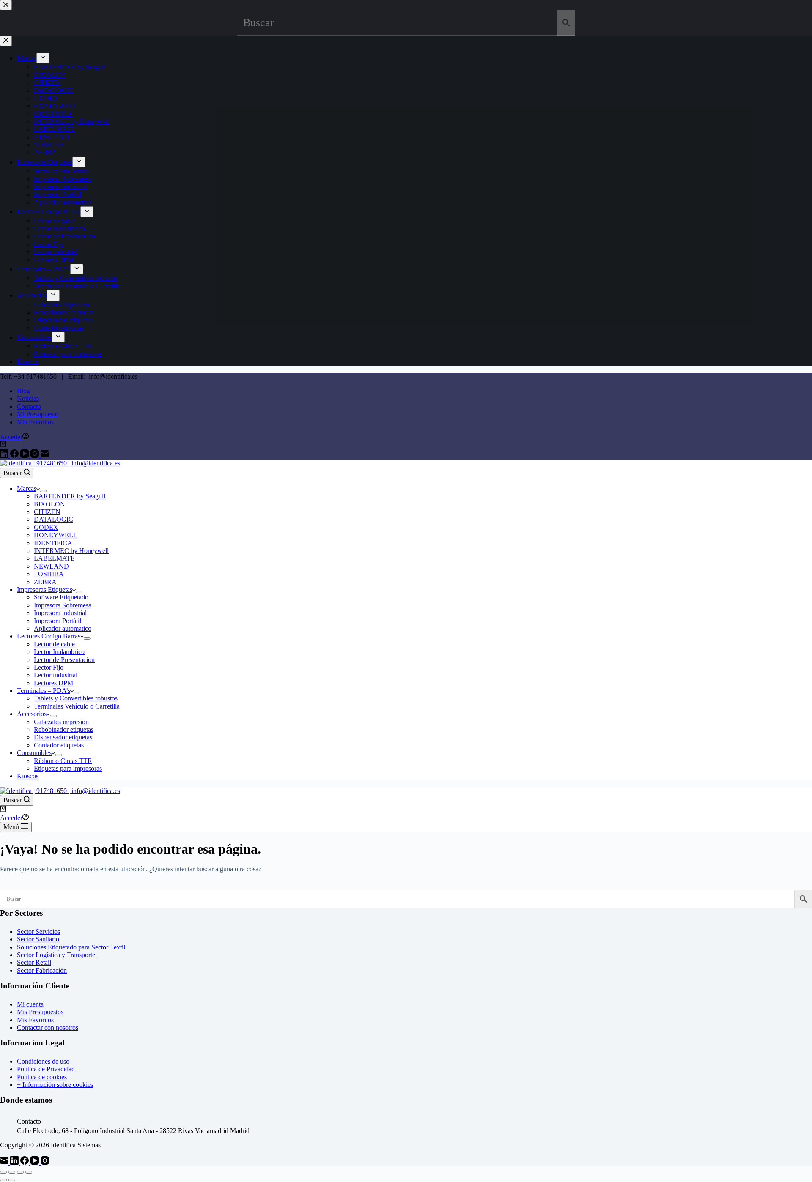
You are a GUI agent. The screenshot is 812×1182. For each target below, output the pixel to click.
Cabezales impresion (61, 721)
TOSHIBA (49, 573)
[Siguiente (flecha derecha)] (11, 1180)
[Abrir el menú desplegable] (43, 491)
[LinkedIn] (5, 455)
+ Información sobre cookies (55, 1084)
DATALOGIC (53, 519)
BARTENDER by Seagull (69, 496)
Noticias (28, 398)
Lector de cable (54, 644)
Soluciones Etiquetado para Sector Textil (71, 947)
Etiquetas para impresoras (68, 768)
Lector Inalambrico (59, 651)
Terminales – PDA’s (43, 690)
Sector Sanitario (38, 939)
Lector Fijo (48, 667)
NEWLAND (51, 566)
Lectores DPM (53, 683)
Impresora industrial (60, 612)
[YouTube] (25, 455)
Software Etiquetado (61, 597)
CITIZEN (47, 511)
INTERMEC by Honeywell (71, 550)
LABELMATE (54, 558)
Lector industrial (55, 675)
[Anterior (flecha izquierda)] (3, 1180)
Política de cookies (42, 1077)
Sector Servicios (38, 931)
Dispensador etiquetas (63, 737)
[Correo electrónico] (45, 455)
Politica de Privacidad (46, 1069)
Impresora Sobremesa (62, 605)
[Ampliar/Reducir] (3, 1172)
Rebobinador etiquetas (63, 729)
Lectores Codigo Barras (48, 636)
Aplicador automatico (62, 628)
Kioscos (27, 776)
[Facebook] (15, 455)
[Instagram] (35, 455)
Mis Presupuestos (40, 1011)
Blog (23, 390)
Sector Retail (34, 962)
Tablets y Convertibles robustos (76, 698)
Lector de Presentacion (64, 659)
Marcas (26, 488)
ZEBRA (45, 582)
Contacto (29, 406)
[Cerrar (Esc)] (28, 1172)
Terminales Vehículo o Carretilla (77, 706)
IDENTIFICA (53, 543)
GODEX (46, 527)
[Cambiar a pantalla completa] (11, 1172)
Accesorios (32, 713)
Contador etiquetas (59, 745)
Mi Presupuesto (37, 414)
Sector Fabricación (42, 970)
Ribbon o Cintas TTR (63, 760)
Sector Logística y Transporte (56, 954)
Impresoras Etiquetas (44, 589)
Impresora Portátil (57, 620)
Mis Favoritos (35, 422)
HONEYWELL (55, 535)
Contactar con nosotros (47, 1027)
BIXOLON (49, 504)
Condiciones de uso (43, 1061)
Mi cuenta (30, 1004)
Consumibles (34, 752)
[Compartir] (20, 1172)
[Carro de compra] (3, 445)
